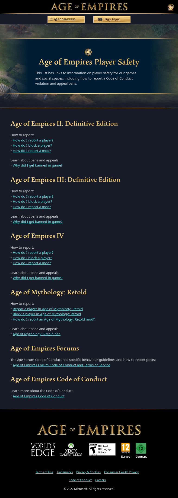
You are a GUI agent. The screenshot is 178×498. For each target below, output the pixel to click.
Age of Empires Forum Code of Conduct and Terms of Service (61, 365)
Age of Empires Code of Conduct (38, 396)
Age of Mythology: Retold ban (36, 333)
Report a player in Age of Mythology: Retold (48, 308)
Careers (100, 480)
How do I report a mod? (32, 150)
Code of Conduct (80, 480)
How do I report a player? (33, 140)
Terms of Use (44, 472)
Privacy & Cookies (88, 472)
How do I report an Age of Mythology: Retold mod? (54, 319)
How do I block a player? (32, 145)
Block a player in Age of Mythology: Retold (47, 314)
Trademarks (65, 472)
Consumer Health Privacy (121, 472)
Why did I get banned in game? (38, 165)
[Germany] (141, 448)
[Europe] (125, 448)
